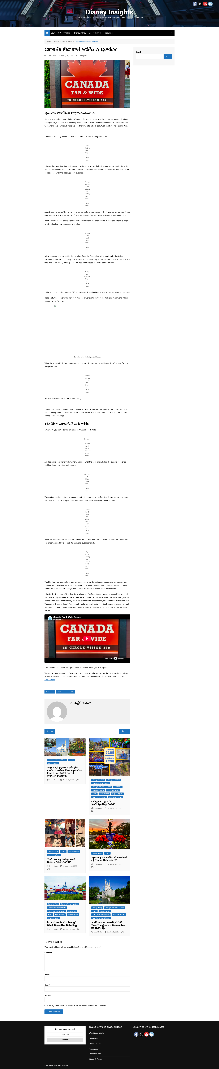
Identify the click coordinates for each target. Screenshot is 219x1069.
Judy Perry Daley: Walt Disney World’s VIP (61, 861)
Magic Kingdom (53, 763)
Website (47, 995)
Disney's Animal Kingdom (101, 783)
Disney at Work (95, 33)
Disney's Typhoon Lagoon (56, 911)
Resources (108, 33)
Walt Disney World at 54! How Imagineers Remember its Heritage (108, 925)
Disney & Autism (95, 1059)
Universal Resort (53, 918)
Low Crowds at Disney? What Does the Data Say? (62, 924)
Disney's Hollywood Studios (57, 760)
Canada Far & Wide (66, 692)
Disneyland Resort (113, 790)
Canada (50, 692)
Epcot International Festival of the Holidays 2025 (109, 859)
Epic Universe (104, 794)
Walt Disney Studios (99, 797)
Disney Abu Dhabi (98, 780)
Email (47, 985)
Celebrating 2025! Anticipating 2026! (103, 803)
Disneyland (117, 787)
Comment (48, 952)
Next (123, 731)
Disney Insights (109, 12)
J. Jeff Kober (51, 56)
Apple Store (49, 680)
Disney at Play (80, 33)
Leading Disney (74, 851)
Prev (51, 731)
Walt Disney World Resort (101, 918)
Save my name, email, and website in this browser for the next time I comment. (76, 1006)
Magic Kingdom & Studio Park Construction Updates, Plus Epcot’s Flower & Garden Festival (64, 772)
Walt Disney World (115, 797)
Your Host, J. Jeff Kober (60, 33)
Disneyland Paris (98, 790)
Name (47, 975)
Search (138, 52)
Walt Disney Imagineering (101, 914)
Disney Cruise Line (114, 780)
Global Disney (94, 1044)
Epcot (84, 56)
